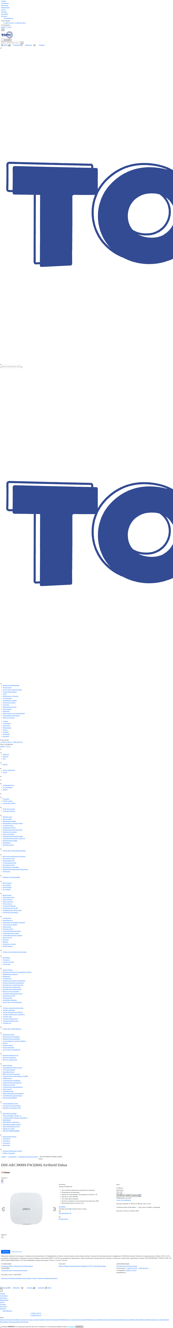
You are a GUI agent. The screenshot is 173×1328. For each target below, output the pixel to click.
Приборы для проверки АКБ (12, 1108)
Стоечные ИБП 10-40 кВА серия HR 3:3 (15, 1118)
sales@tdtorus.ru (8, 18)
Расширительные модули (10, 1055)
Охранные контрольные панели (12, 993)
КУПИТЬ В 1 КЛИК (123, 1195)
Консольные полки (9, 858)
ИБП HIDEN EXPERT (10, 1113)
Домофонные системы (10, 700)
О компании (5, 3)
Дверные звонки (8, 1045)
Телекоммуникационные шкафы (13, 836)
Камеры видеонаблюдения (11, 685)
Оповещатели (7, 978)
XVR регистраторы (9, 811)
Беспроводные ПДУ (9, 996)
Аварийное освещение (10, 1000)
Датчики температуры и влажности (14, 1014)
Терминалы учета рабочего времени (14, 922)
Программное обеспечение (11, 715)
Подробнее (62, 1206)
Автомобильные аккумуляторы (12, 1095)
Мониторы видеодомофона (11, 1036)
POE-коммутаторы (8, 897)
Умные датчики (8, 970)
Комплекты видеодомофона (11, 1039)
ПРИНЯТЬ (79, 1326)
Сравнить (4, 1178)
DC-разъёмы (7, 885)
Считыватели (7, 918)
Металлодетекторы (9, 717)
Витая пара (6, 1145)
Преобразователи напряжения (12, 1082)
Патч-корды (6, 1143)
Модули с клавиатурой (10, 1059)
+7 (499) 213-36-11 (9, 23)
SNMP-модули (7, 1078)
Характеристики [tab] (17, 1251)
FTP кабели (6, 1141)
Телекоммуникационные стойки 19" (14, 838)
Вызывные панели (8, 1034)
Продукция (6, 725)
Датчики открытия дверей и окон (13, 1008)
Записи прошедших (9, 770)
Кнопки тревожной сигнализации (13, 983)
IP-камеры (6, 799)
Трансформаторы (8, 1091)
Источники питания (9, 702)
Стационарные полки (9, 863)
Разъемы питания (8, 845)
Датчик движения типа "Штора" (13, 1012)
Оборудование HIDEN (10, 1098)
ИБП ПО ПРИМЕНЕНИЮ (11, 1131)
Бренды (5, 764)
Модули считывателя (9, 1057)
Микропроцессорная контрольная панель (15, 869)
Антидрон (6, 705)
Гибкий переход (8, 946)
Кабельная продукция (9, 707)
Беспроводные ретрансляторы (12, 989)
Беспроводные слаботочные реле (13, 985)
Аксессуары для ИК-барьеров (12, 1029)
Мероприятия (5, 7)
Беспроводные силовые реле (11, 987)
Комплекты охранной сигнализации (14, 980)
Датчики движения (9, 1010)
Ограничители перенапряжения (13, 1087)
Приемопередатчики (9, 827)
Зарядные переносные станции (12, 1151)
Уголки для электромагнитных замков (14, 952)
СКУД (5, 694)
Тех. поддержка (7, 787)
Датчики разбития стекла (10, 1021)
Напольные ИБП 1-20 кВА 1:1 (12, 1116)
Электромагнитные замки (11, 933)
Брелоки (5, 942)
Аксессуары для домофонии (11, 1049)
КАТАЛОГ (7, 40)
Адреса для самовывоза (123, 1200)
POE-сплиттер (7, 904)
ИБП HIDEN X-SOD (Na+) (11, 1122)
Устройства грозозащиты (10, 912)
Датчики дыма (7, 1016)
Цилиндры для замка (9, 944)
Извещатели (6, 976)
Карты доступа (7, 937)
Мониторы (6, 711)
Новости (5, 756)
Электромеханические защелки (12, 935)
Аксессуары (6, 964)
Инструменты (7, 709)
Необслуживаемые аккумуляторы (13, 1093)
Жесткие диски (7, 817)
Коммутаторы (7, 895)
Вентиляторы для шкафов (11, 867)
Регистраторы (7, 687)
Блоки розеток (7, 1089)
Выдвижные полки (9, 865)
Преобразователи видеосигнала (12, 830)
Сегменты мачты (8, 825)
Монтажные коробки (9, 821)
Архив (5, 772)
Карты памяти (7, 819)
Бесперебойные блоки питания (12, 1067)
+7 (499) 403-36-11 (20, 23)
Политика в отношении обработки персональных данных (19, 1278)
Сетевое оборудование (10, 692)
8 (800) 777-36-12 (6, 27)
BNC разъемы (7, 883)
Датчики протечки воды (10, 1019)
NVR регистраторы (9, 809)
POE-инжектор (7, 899)
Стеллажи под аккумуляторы (12, 1105)
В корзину (135, 1195)
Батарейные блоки (8, 1072)
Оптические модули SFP (10, 908)
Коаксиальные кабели (9, 1136)
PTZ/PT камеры (8, 801)
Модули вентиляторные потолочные (14, 856)
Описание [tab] (6, 1251)
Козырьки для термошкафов (11, 877)
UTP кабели (6, 1138)
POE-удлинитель (8, 901)
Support (5, 789)
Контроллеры (7, 927)
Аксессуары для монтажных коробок (14, 850)
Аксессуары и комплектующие (12, 689)
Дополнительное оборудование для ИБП (15, 1076)
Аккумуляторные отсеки (10, 1103)
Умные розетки (7, 998)
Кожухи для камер (8, 834)
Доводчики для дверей (10, 924)
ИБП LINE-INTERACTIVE (11, 1126)
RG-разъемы (7, 889)
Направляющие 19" (9, 860)
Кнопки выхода (8, 920)
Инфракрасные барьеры (10, 974)
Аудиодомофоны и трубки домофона (14, 1041)
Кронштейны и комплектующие (13, 823)
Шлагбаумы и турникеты (10, 696)
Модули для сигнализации (11, 991)
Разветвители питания (10, 832)
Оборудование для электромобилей (14, 713)
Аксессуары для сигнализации (12, 1002)
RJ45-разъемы (7, 887)
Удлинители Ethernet (9, 906)
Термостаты (6, 871)
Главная (3, 1)
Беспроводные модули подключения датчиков (17, 972)
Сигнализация (7, 698)
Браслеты (6, 939)
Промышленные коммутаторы (12, 910)
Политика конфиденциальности (47, 1278)
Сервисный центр (8, 785)
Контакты (4, 16)
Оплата (3, 9)
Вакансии (6, 754)
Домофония (84, 1266)
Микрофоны (7, 842)
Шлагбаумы (6, 957)
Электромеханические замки (12, 931)
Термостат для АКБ (9, 1085)
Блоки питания (7, 1065)
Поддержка (6, 734)
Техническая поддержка (20, 1270)
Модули (5, 1043)
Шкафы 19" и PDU (9, 1128)
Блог (4, 758)
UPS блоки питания (9, 1070)
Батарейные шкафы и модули (12, 1124)
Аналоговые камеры (9, 803)
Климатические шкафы (10, 840)
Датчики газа (7, 1023)
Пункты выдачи (132, 1266)
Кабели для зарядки (9, 1153)
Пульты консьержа (8, 1047)
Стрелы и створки (8, 962)
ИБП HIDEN (7, 1120)
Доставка (4, 12)
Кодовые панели (8, 929)
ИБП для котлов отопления (11, 1074)
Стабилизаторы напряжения (11, 1080)
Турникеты (6, 960)
